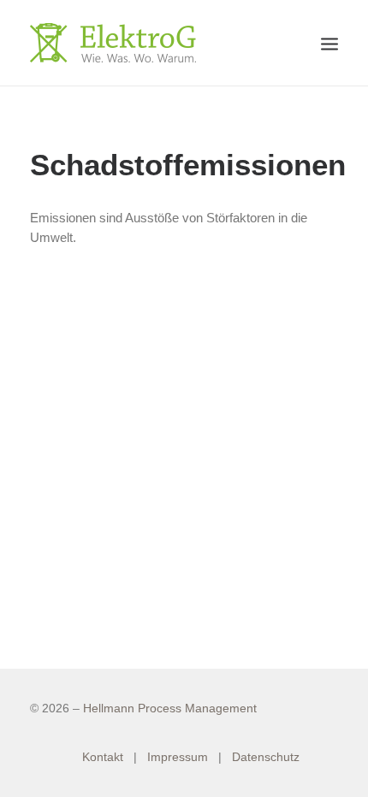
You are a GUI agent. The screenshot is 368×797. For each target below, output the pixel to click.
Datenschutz (266, 757)
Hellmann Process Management (170, 708)
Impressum (177, 757)
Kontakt (102, 757)
